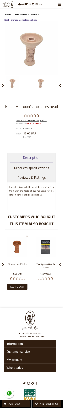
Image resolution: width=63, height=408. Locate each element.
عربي (41, 4)
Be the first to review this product (31, 120)
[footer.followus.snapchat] (32, 383)
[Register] (20, 4)
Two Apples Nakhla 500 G (46, 266)
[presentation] (60, 84)
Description (31, 157)
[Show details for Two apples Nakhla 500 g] (46, 247)
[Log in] (23, 4)
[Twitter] (24, 383)
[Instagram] (28, 383)
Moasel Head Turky (17, 264)
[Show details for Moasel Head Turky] (17, 247)
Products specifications (31, 167)
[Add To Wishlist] (27, 236)
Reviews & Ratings (31, 177)
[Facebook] (36, 383)
